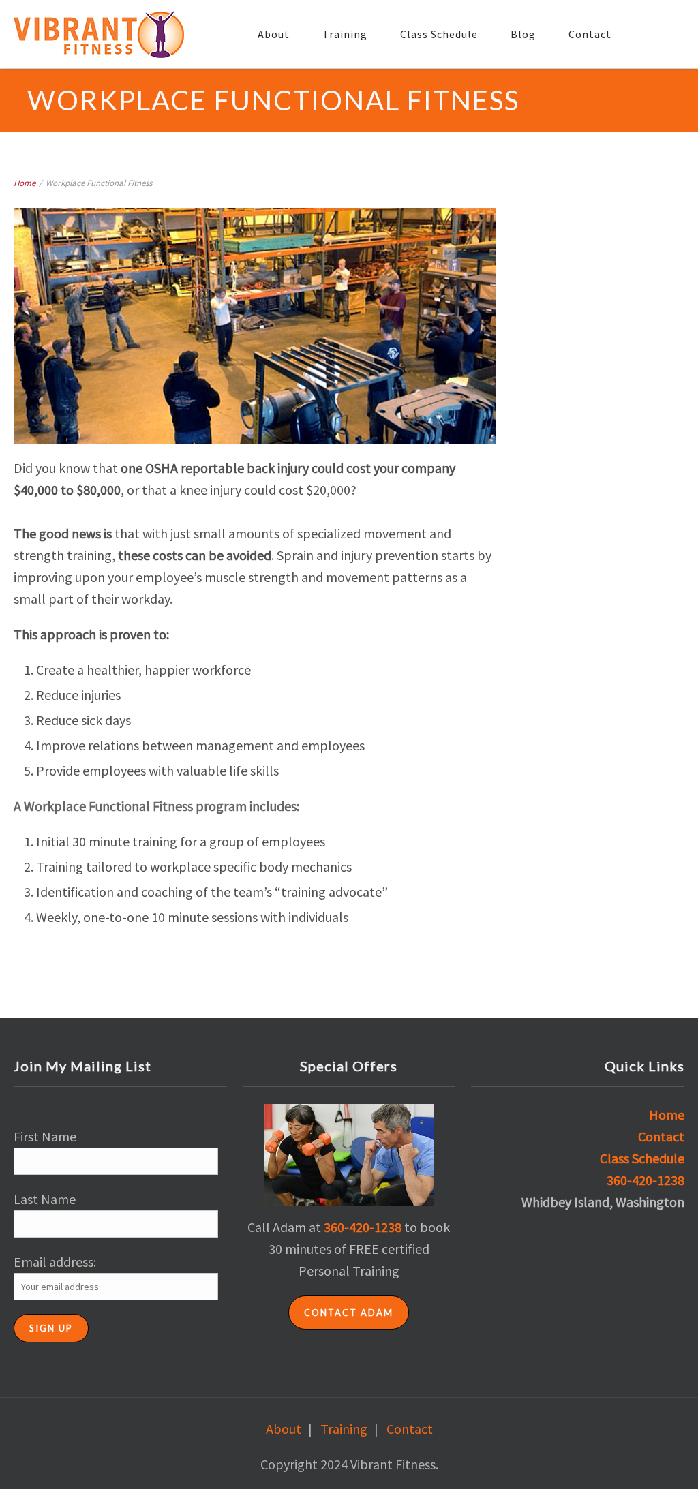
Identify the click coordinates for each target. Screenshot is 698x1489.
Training (344, 34)
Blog (523, 34)
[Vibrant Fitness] (99, 34)
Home (24, 183)
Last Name (45, 1199)
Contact (589, 34)
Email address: (55, 1261)
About (274, 34)
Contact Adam (348, 1312)
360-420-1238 (362, 1226)
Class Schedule (439, 34)
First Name (45, 1136)
